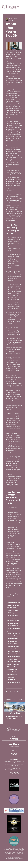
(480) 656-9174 (16, 768)
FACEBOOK (14, 738)
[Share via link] (18, 691)
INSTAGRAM (14, 739)
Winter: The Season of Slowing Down (14, 717)
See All (20, 699)
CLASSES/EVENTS (14, 745)
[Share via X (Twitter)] (10, 691)
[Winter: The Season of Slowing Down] (14, 708)
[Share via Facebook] (6, 691)
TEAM (14, 752)
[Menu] (23, 6)
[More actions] (21, 19)
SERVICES (14, 753)
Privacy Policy (14, 858)
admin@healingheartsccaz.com (15, 769)
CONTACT (14, 754)
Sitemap (20, 858)
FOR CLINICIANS (14, 746)
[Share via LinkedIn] (14, 691)
